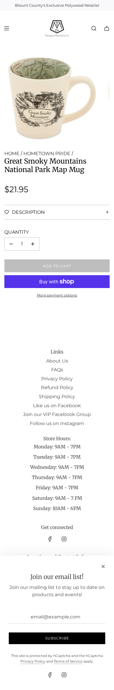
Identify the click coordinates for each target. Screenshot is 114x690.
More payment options (57, 295)
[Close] (103, 566)
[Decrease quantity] (11, 243)
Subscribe (57, 638)
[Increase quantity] (32, 243)
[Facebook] (50, 539)
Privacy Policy (32, 661)
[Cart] (106, 28)
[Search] (93, 28)
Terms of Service (68, 661)
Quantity (16, 232)
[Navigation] (6, 28)
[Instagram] (64, 539)
